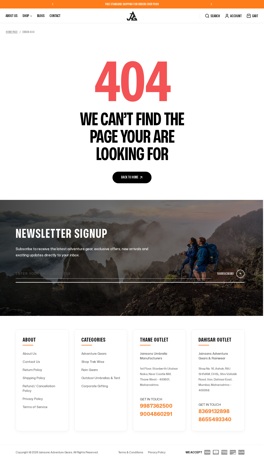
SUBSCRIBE (229, 273)
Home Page (12, 32)
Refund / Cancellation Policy (39, 388)
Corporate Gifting (94, 386)
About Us (30, 353)
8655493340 (214, 419)
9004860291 (156, 414)
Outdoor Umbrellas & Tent (100, 378)
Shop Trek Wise (92, 362)
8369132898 (213, 411)
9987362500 (156, 405)
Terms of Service (35, 407)
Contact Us (31, 362)
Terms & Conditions (130, 452)
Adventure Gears (94, 353)
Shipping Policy (34, 378)
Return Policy (32, 370)
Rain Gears (89, 370)
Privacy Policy (33, 399)
